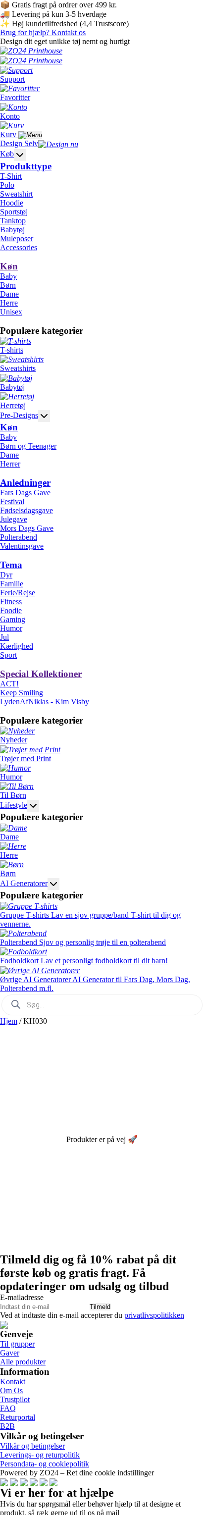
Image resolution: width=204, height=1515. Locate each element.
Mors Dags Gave (26, 528)
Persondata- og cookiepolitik (44, 1464)
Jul (4, 637)
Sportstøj (14, 212)
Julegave (13, 519)
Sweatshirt (16, 194)
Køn (9, 266)
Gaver (9, 1353)
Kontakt (12, 1381)
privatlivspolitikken (154, 1315)
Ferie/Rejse (17, 592)
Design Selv (19, 143)
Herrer (10, 464)
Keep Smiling (21, 692)
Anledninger (25, 482)
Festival (12, 501)
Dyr (6, 575)
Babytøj (12, 229)
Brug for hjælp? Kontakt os (43, 32)
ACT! (9, 683)
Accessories (18, 247)
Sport (8, 655)
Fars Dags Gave (25, 492)
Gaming (12, 619)
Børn (8, 285)
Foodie (11, 610)
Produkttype (25, 166)
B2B (7, 1426)
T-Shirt (11, 176)
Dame (9, 294)
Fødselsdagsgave (26, 510)
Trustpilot (15, 1399)
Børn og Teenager (28, 446)
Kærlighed (16, 646)
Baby (8, 276)
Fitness (11, 601)
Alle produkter (23, 1362)
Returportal (17, 1417)
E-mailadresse (22, 1297)
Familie (11, 583)
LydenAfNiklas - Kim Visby (44, 701)
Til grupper (17, 1344)
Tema (11, 565)
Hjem (8, 1021)
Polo (7, 185)
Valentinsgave (22, 546)
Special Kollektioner (41, 674)
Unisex (11, 312)
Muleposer (16, 238)
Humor (11, 628)
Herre (9, 303)
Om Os (11, 1390)
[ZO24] (4, 1324)
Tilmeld (100, 1306)
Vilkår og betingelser (32, 1446)
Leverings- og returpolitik (40, 1455)
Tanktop (13, 220)
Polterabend (18, 537)
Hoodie (11, 203)
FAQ (8, 1408)
